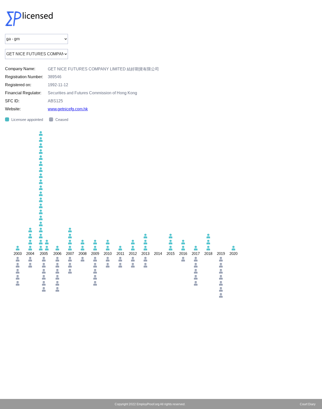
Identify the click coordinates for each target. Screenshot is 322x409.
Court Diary (307, 404)
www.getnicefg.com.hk (68, 109)
